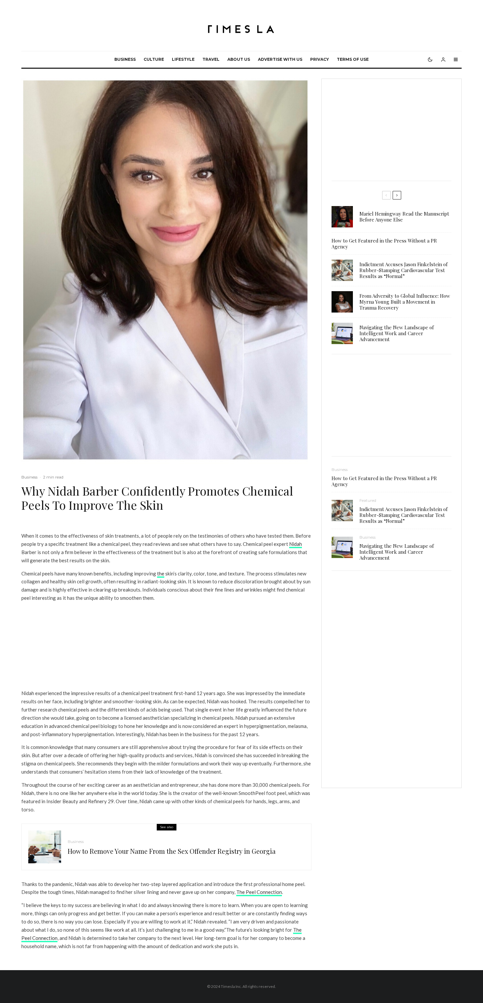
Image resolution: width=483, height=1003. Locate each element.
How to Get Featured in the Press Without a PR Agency (384, 243)
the (160, 573)
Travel (210, 59)
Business (125, 59)
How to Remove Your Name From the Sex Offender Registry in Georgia (172, 851)
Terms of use (353, 59)
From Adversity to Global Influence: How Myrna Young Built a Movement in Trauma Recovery (404, 302)
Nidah (295, 544)
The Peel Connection (259, 892)
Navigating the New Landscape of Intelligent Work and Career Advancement (396, 333)
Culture (154, 59)
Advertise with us (280, 59)
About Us (238, 59)
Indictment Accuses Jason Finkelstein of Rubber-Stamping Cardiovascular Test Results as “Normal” (403, 270)
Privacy (319, 59)
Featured (367, 500)
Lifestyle (183, 59)
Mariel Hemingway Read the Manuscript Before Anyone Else (404, 216)
